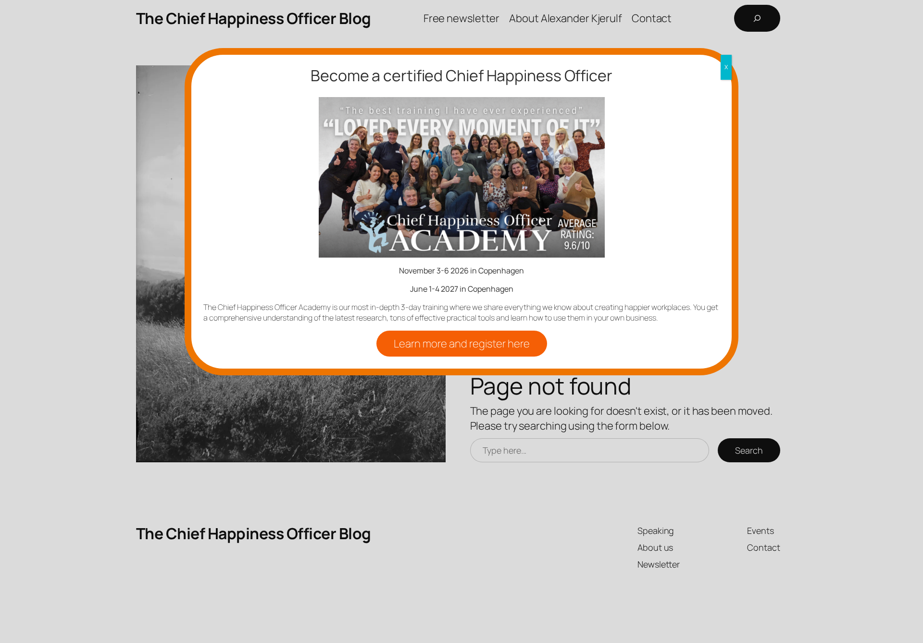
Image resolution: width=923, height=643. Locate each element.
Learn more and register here (462, 343)
